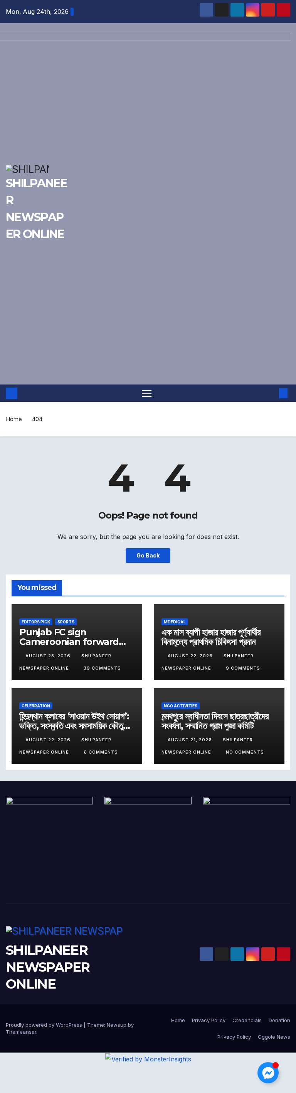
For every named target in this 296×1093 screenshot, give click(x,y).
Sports (65, 622)
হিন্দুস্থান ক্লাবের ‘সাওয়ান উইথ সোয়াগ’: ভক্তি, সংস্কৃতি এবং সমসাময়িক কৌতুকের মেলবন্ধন (76, 725)
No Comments (245, 752)
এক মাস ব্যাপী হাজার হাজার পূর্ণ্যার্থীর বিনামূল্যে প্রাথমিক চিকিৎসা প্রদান (210, 636)
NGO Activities (180, 705)
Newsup (116, 1025)
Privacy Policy (208, 1020)
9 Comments (243, 668)
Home (14, 419)
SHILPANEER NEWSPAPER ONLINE (48, 967)
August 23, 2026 (48, 655)
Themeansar (21, 1032)
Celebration (36, 705)
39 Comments (102, 668)
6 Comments (101, 752)
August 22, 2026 (191, 655)
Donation (279, 1020)
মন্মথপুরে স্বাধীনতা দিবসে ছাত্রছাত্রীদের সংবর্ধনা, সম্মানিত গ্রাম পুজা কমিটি (215, 720)
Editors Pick (36, 622)
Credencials (247, 1020)
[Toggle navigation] (146, 393)
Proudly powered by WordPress (45, 1025)
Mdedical (175, 622)
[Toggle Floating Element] (268, 1072)
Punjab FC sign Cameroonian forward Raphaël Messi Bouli (69, 641)
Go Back (148, 555)
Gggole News (274, 1037)
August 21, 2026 (191, 739)
